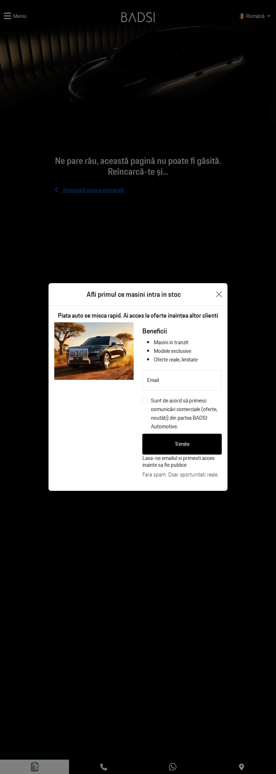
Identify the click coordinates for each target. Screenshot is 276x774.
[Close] (219, 294)
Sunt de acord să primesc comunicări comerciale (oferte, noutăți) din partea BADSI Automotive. (184, 413)
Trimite (182, 443)
